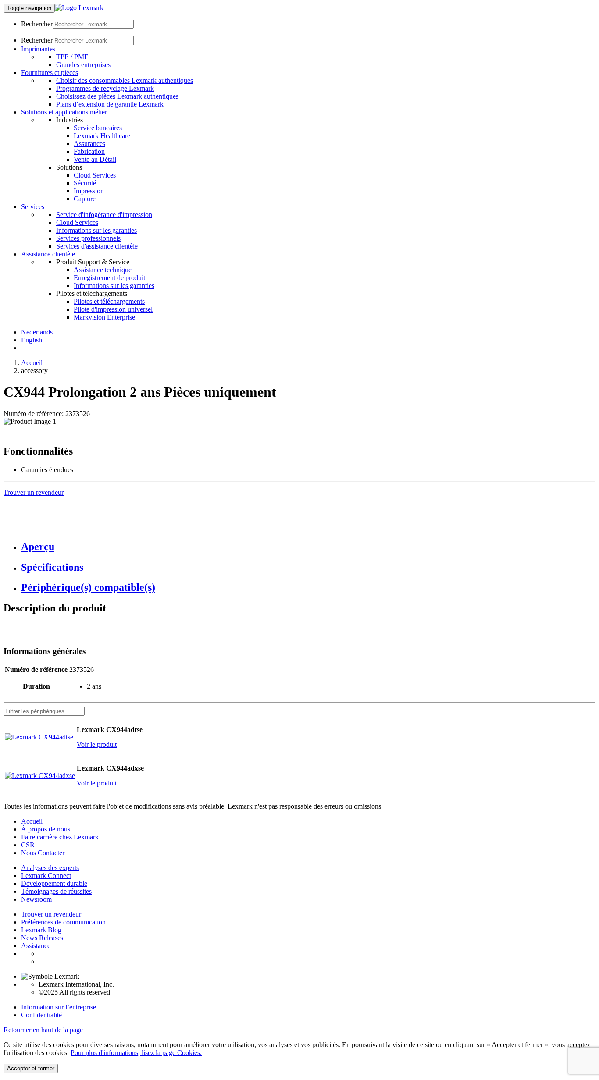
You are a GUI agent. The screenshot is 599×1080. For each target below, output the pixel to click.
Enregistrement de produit (109, 277)
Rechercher (37, 24)
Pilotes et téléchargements (109, 301)
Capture (85, 198)
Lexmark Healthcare (102, 135)
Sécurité (85, 183)
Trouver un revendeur (51, 914)
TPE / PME (72, 56)
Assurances (89, 143)
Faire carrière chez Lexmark (60, 837)
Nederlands (37, 332)
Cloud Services (95, 175)
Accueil (32, 362)
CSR (28, 845)
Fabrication (89, 151)
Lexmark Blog (41, 930)
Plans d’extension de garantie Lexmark (110, 104)
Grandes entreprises (83, 64)
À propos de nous (45, 829)
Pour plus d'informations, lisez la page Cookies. (136, 1052)
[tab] (308, 547)
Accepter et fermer (30, 1068)
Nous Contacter (42, 852)
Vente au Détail (95, 159)
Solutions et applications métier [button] (64, 112)
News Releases (42, 937)
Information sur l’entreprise (58, 1007)
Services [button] (32, 206)
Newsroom (36, 899)
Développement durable (54, 883)
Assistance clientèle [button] (48, 254)
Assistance (35, 945)
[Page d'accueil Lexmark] (79, 7)
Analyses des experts (50, 867)
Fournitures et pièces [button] (49, 72)
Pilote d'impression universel (113, 309)
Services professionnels (88, 238)
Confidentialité (41, 1015)
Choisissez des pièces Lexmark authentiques (117, 96)
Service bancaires (98, 127)
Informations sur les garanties (96, 230)
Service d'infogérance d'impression (104, 214)
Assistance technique (103, 270)
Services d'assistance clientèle (97, 246)
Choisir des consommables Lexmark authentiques (124, 80)
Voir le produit (97, 744)
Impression (89, 191)
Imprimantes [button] (38, 49)
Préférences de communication (63, 922)
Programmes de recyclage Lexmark (105, 88)
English (31, 340)
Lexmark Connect (46, 875)
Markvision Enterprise (104, 317)
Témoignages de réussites (56, 891)
